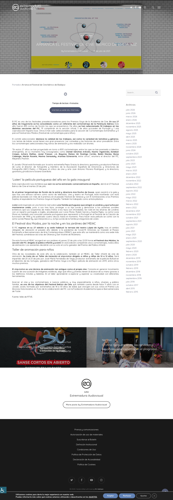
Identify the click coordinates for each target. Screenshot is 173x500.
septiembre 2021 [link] (134, 221)
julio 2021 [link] (130, 228)
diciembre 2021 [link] (133, 211)
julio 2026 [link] (130, 110)
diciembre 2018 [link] (133, 271)
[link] (3, 490)
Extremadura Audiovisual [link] (76, 51)
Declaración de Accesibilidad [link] (86, 459)
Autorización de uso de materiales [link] (86, 434)
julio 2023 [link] (130, 160)
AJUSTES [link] (93, 497)
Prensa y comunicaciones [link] (86, 429)
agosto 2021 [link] (132, 224)
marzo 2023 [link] (131, 170)
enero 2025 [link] (131, 143)
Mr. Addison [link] (99, 489)
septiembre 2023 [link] (134, 157)
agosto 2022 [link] (132, 191)
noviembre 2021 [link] (133, 214)
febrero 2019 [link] (132, 268)
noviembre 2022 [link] (133, 180)
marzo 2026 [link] (131, 116)
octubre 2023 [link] (132, 153)
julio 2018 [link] (130, 282)
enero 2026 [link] (131, 120)
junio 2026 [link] (130, 113)
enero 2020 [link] (131, 255)
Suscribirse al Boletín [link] (86, 439)
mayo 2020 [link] (131, 248)
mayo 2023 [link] (131, 167)
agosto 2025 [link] (132, 130)
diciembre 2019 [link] (133, 258)
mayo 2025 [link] (131, 133)
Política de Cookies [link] (86, 464)
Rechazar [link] (127, 495)
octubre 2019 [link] (132, 265)
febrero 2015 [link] (132, 292)
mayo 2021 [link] (131, 234)
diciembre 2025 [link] (133, 123)
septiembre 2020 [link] (134, 241)
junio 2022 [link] (130, 194)
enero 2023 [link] (131, 174)
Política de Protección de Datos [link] (87, 454)
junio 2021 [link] (130, 231)
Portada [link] (16, 84)
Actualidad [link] (86, 35)
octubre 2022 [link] (132, 184)
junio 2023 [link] (130, 164)
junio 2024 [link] (130, 150)
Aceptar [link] (110, 495)
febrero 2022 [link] (132, 204)
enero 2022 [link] (131, 207)
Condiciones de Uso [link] (86, 449)
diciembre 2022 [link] (133, 177)
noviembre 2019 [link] (133, 261)
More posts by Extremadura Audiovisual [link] (86, 404)
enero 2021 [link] (131, 238)
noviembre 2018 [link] (133, 275)
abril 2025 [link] (130, 137)
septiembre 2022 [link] (134, 187)
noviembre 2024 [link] (133, 147)
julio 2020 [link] (130, 244)
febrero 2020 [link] (132, 251)
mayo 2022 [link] (131, 197)
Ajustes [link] (143, 495)
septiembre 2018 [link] (134, 278)
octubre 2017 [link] (132, 285)
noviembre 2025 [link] (133, 127)
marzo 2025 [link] (131, 140)
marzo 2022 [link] (131, 201)
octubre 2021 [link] (132, 218)
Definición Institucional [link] (86, 444)
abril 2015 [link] (130, 288)
